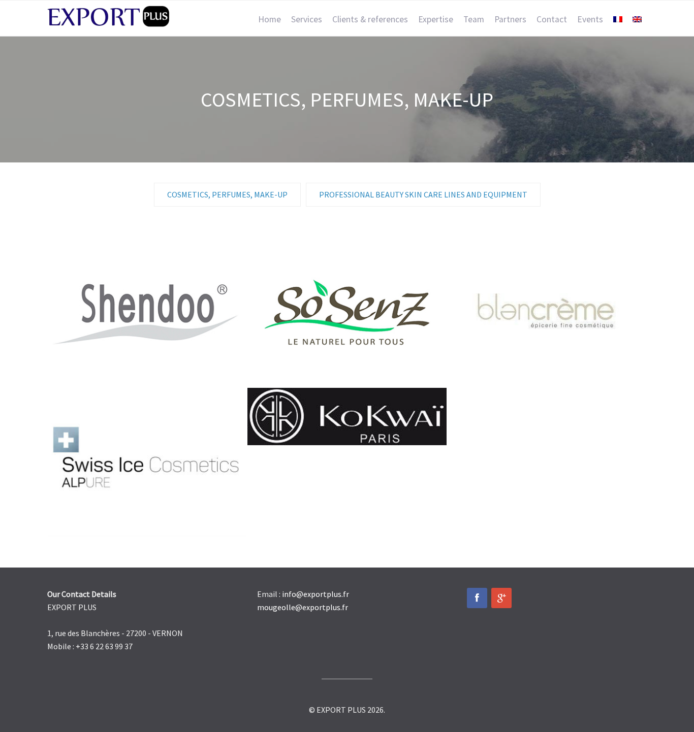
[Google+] (501, 598)
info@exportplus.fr (315, 594)
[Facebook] (477, 598)
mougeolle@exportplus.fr (302, 607)
